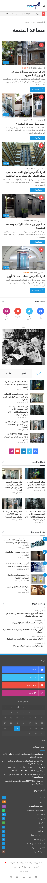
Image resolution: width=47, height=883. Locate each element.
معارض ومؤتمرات (36, 835)
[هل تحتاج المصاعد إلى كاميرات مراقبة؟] (38, 590)
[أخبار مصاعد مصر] (33, 6)
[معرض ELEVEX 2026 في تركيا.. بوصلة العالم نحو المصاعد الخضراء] (37, 438)
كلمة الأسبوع (38, 852)
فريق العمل (23, 867)
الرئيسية (40, 22)
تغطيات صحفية (37, 848)
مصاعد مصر (23, 871)
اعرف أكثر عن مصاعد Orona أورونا (25, 276)
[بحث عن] (43, 7)
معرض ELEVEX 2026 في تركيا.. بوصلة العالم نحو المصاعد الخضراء (16, 437)
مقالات (40, 798)
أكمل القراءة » (37, 89)
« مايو (43, 740)
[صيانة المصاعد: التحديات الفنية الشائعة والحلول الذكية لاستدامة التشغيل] (37, 385)
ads (23, 327)
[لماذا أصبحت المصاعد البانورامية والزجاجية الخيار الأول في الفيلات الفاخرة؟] (37, 398)
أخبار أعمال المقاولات (35, 810)
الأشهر (24, 373)
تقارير (41, 827)
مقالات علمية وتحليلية (35, 843)
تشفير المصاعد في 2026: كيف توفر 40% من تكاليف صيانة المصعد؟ (16, 424)
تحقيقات (40, 814)
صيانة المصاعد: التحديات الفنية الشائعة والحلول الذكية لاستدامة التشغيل (16, 384)
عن (30, 867)
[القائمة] (3, 7)
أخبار (41, 802)
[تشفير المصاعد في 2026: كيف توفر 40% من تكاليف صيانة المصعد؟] (37, 425)
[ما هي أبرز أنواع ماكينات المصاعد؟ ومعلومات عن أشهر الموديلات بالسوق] (38, 543)
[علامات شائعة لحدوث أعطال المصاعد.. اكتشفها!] (38, 579)
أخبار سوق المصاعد (36, 806)
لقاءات (40, 831)
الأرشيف (40, 819)
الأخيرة (39, 373)
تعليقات (8, 373)
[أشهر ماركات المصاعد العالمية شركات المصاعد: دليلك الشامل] (38, 567)
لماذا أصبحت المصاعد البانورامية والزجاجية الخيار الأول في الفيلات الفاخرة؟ (15, 397)
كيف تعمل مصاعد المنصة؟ (30, 123)
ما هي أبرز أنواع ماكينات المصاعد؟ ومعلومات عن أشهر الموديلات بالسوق (16, 542)
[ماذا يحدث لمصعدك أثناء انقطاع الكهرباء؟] (38, 556)
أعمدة (41, 823)
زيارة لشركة (38, 839)
